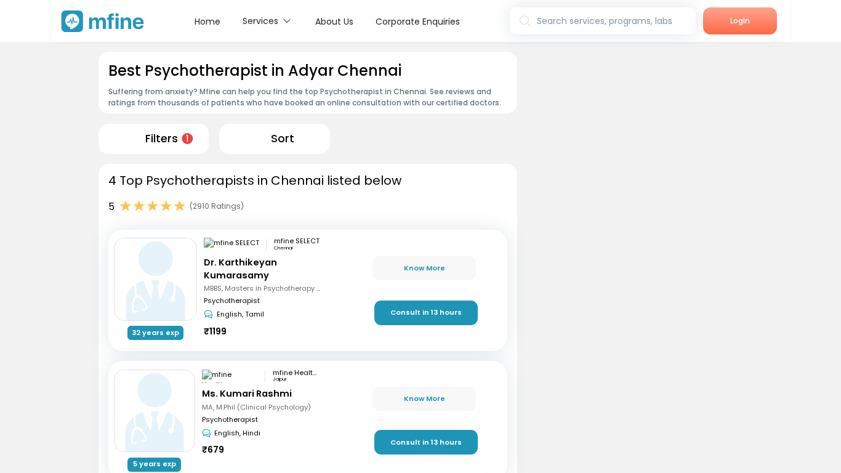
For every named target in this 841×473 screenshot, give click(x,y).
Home (207, 21)
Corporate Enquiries (418, 21)
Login (740, 20)
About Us (334, 21)
